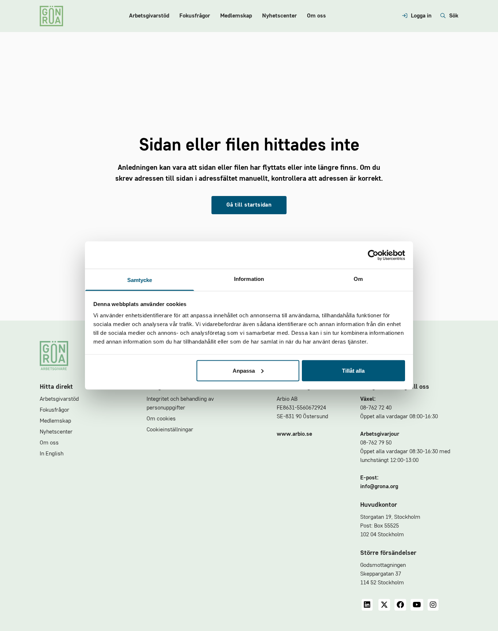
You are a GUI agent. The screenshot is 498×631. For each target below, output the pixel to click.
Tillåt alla (353, 370)
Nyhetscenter (279, 16)
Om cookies (161, 419)
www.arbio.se (294, 434)
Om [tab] (358, 279)
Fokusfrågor (194, 16)
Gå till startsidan (249, 205)
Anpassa (244, 370)
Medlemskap (236, 16)
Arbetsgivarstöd (149, 16)
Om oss (316, 16)
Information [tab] (249, 279)
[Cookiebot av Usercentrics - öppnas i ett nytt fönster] (373, 255)
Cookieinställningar (170, 430)
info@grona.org (379, 487)
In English (51, 454)
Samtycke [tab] (139, 280)
